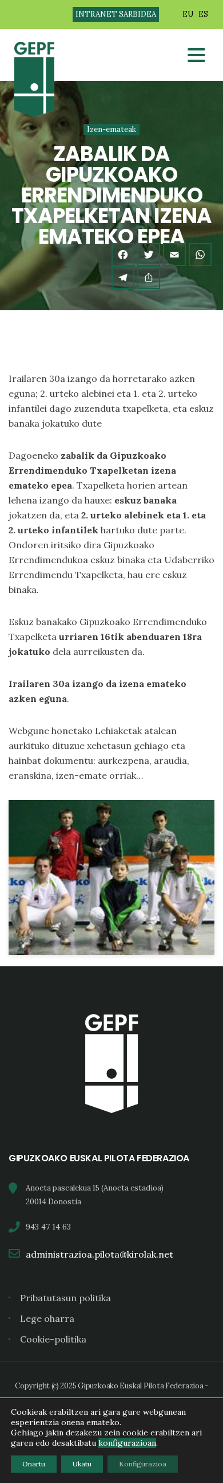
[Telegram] (123, 277)
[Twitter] (148, 254)
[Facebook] (123, 254)
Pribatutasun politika (65, 1298)
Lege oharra (47, 1318)
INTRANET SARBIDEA (115, 14)
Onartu (33, 1463)
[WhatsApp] (200, 254)
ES (203, 14)
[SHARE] (148, 277)
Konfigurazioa (142, 1463)
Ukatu (82, 1463)
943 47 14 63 (48, 1226)
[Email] (174, 254)
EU (187, 14)
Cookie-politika (53, 1339)
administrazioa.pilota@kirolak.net (99, 1254)
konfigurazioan (127, 1443)
